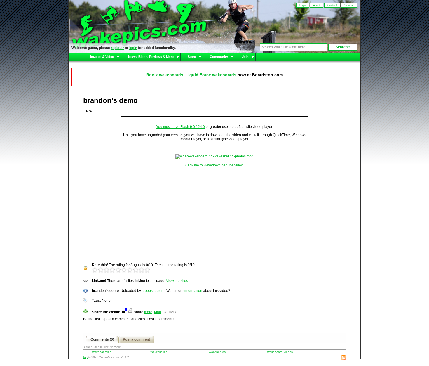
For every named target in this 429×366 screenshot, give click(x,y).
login (133, 48)
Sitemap (349, 5)
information (193, 291)
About (316, 5)
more (148, 312)
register (117, 48)
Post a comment (136, 339)
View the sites (177, 281)
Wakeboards (217, 351)
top (85, 357)
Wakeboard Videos (280, 351)
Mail (157, 312)
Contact (332, 5)
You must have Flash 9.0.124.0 (180, 127)
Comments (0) (102, 339)
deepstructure (154, 291)
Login (302, 5)
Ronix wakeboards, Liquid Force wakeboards (191, 74)
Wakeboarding (101, 351)
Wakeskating (159, 351)
